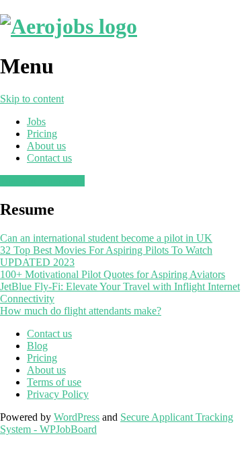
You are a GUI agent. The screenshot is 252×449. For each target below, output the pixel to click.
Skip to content (32, 98)
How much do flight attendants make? (80, 310)
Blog (37, 345)
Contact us (49, 158)
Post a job (21, 180)
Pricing (42, 133)
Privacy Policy (58, 394)
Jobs (36, 121)
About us (46, 145)
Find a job (63, 180)
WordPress (76, 417)
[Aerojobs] (68, 26)
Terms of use (54, 382)
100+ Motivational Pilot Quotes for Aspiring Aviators (112, 274)
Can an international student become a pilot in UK (106, 238)
